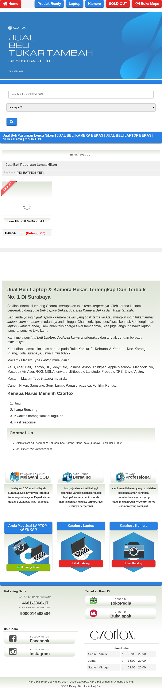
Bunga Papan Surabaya (81, 690)
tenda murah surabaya (81, 695)
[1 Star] (4, 172)
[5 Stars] (14, 172)
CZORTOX (83, 681)
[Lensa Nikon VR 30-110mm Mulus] (27, 228)
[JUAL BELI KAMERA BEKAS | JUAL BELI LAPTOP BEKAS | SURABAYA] (81, 78)
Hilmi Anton (88, 686)
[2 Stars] (7, 172)
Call (99, 686)
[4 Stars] (12, 172)
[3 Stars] (9, 172)
